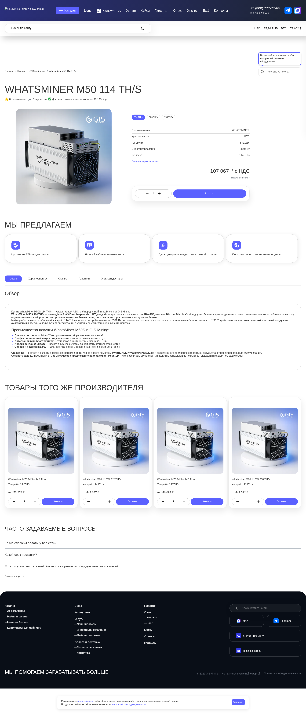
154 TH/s (168, 117)
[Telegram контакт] (288, 10)
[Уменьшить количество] (147, 194)
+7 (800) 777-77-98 (265, 8)
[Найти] (238, 608)
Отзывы (192, 10)
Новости (151, 617)
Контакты (221, 10)
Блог (149, 623)
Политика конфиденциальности (282, 673)
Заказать (209, 193)
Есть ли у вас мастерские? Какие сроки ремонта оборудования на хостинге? (61, 566)
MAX (245, 621)
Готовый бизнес (17, 622)
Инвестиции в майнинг (91, 629)
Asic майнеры (16, 610)
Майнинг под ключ (88, 635)
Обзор (13, 278)
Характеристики (37, 278)
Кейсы (145, 10)
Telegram (285, 621)
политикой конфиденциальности (129, 704)
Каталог (70, 10)
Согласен (238, 702)
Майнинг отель (86, 624)
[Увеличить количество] (159, 194)
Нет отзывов (18, 99)
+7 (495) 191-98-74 (253, 635)
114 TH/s (138, 117)
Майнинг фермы (17, 616)
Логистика (83, 653)
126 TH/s (153, 117)
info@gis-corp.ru (259, 12)
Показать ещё (12, 576)
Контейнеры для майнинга (24, 627)
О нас (177, 10)
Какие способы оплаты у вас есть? (30, 543)
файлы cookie (85, 701)
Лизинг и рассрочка (89, 647)
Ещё (206, 10)
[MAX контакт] (297, 10)
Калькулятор (111, 10)
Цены (88, 10)
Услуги (131, 10)
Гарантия (161, 10)
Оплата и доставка (112, 278)
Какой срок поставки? (21, 554)
